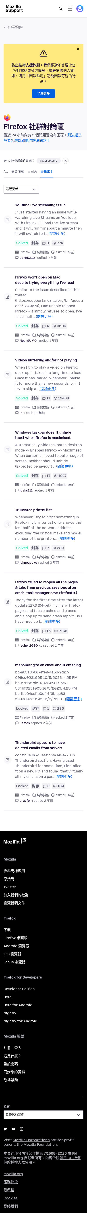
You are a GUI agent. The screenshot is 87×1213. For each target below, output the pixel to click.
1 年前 (54, 341)
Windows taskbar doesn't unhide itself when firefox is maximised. (43, 435)
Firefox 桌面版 (15, 938)
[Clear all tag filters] (65, 161)
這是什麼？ (12, 1056)
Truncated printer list (33, 510)
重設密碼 (11, 1064)
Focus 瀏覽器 (14, 962)
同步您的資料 (14, 1072)
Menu (70, 8)
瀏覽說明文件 (14, 903)
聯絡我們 (11, 1206)
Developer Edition (19, 989)
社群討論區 (15, 27)
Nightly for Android (20, 1021)
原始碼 (9, 879)
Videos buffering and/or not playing (46, 360)
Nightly (10, 1013)
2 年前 (52, 258)
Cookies (11, 1198)
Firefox (25, 252)
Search (60, 8)
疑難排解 (43, 252)
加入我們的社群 (16, 895)
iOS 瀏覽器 (12, 954)
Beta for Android (18, 1005)
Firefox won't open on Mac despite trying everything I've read (44, 280)
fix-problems (48, 160)
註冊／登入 (12, 1048)
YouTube (13, 1129)
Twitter (10, 887)
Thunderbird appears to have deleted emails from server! (40, 745)
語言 (7, 1106)
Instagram (21, 1129)
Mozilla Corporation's (31, 1140)
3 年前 (54, 563)
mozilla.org (13, 1174)
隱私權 (9, 1190)
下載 (7, 930)
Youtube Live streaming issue (40, 205)
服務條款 (11, 1182)
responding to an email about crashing (48, 665)
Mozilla (15, 841)
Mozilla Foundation (40, 1144)
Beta (7, 997)
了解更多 (43, 93)
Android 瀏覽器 (16, 946)
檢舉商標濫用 (14, 871)
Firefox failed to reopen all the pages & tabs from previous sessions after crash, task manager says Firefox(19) (46, 587)
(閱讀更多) (57, 234)
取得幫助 (11, 1080)
